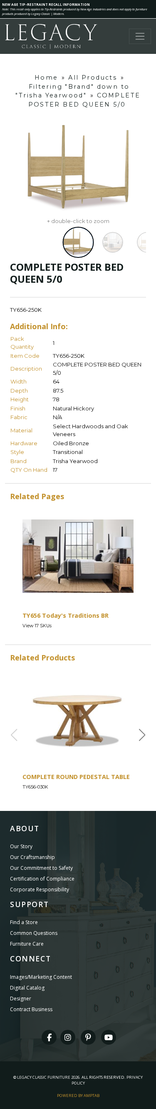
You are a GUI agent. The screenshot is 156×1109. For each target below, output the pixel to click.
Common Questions (33, 933)
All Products (92, 77)
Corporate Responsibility (39, 889)
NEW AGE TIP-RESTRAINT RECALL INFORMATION (46, 4)
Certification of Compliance (42, 878)
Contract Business (31, 1009)
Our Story (21, 846)
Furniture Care (27, 943)
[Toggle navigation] (140, 36)
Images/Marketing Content (41, 976)
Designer (20, 998)
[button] (142, 735)
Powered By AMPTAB (78, 1095)
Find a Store (24, 922)
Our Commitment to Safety (41, 867)
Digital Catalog (27, 987)
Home (46, 77)
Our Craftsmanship (32, 857)
